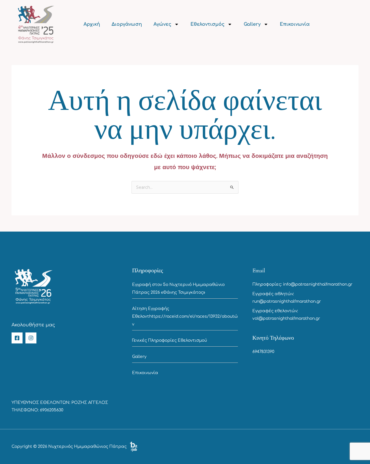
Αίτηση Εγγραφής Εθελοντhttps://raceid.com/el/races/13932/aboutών (185, 316)
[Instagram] (30, 337)
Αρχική (92, 24)
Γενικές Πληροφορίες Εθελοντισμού (169, 340)
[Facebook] (17, 337)
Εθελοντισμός (207, 24)
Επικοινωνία (295, 24)
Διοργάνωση (127, 24)
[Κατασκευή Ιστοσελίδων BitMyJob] (133, 446)
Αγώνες (162, 24)
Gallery (252, 24)
